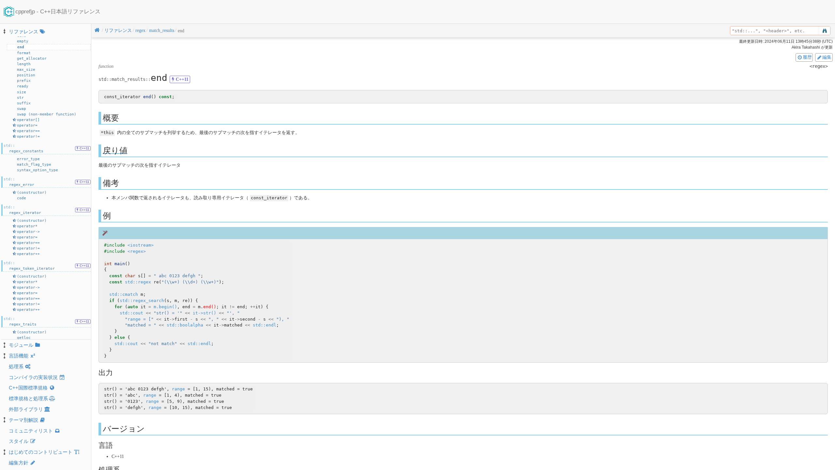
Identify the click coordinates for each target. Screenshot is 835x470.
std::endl (264, 325)
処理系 (16, 366)
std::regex (138, 282)
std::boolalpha (185, 325)
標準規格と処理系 (28, 398)
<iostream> (141, 245)
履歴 (807, 57)
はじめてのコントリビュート (40, 452)
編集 (826, 57)
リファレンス (23, 31)
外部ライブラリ (26, 409)
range (134, 319)
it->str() (204, 313)
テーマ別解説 (23, 420)
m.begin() (165, 306)
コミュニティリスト (31, 430)
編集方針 (18, 462)
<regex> (137, 251)
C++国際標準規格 (28, 387)
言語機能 (18, 355)
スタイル (18, 441)
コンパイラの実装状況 (33, 377)
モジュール (21, 345)
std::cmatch (123, 294)
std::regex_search (142, 300)
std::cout (131, 313)
